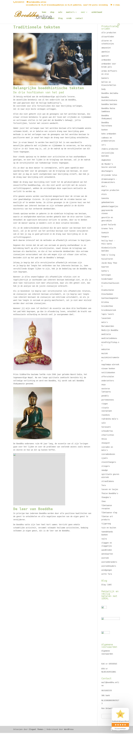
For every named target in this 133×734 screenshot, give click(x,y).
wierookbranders (109, 562)
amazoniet (106, 48)
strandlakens (107, 481)
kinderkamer (107, 279)
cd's (103, 145)
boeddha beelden (109, 104)
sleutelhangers (108, 462)
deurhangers (107, 171)
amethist (105, 52)
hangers (105, 237)
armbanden (106, 60)
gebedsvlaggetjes (109, 206)
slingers (105, 466)
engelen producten (110, 190)
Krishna (105, 302)
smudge (104, 470)
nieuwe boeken (108, 368)
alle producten (108, 33)
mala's (104, 322)
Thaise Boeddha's (109, 493)
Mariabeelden (107, 326)
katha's (105, 271)
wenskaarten (107, 554)
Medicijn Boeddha (109, 330)
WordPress (69, 729)
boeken (104, 130)
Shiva (104, 439)
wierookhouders (108, 566)
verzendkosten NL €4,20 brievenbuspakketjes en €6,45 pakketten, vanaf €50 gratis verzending (67, 5)
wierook (105, 558)
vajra (104, 539)
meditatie (106, 334)
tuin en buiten (108, 528)
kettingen (106, 275)
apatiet (105, 56)
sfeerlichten (107, 435)
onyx (103, 384)
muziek (104, 353)
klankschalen (107, 290)
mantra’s (70, 12)
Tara (103, 485)
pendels (105, 396)
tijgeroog (106, 524)
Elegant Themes (36, 729)
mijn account (48, 18)
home (44, 12)
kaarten (105, 267)
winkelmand (97, 12)
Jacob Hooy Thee (109, 263)
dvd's (104, 186)
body (103, 89)
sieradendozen (108, 454)
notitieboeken (108, 372)
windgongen (106, 570)
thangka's (106, 497)
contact (79, 18)
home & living (108, 255)
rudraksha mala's (109, 419)
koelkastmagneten (109, 298)
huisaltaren (107, 259)
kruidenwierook (108, 310)
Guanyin (105, 233)
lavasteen (106, 318)
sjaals (104, 458)
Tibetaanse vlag (109, 512)
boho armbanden (108, 134)
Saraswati (106, 427)
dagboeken (106, 160)
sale (60, 12)
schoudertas (107, 431)
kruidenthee (107, 306)
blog (60, 18)
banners (105, 78)
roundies (105, 415)
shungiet (105, 443)
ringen (104, 404)
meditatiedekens (109, 338)
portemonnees (107, 400)
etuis (104, 194)
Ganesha (105, 198)
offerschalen (107, 377)
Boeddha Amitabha (109, 93)
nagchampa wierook (110, 364)
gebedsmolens (107, 202)
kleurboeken (107, 294)
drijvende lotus (109, 175)
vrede (69, 18)
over (83, 12)
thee (103, 501)
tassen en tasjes (109, 489)
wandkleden (106, 550)
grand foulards (108, 225)
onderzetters (107, 381)
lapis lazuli (107, 314)
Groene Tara (107, 228)
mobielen (105, 349)
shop (52, 12)
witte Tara (106, 574)
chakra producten (109, 149)
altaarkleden (107, 37)
